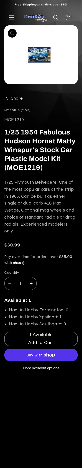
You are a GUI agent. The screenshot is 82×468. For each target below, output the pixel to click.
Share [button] (17, 98)
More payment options (41, 368)
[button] (11, 17)
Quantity (11, 272)
